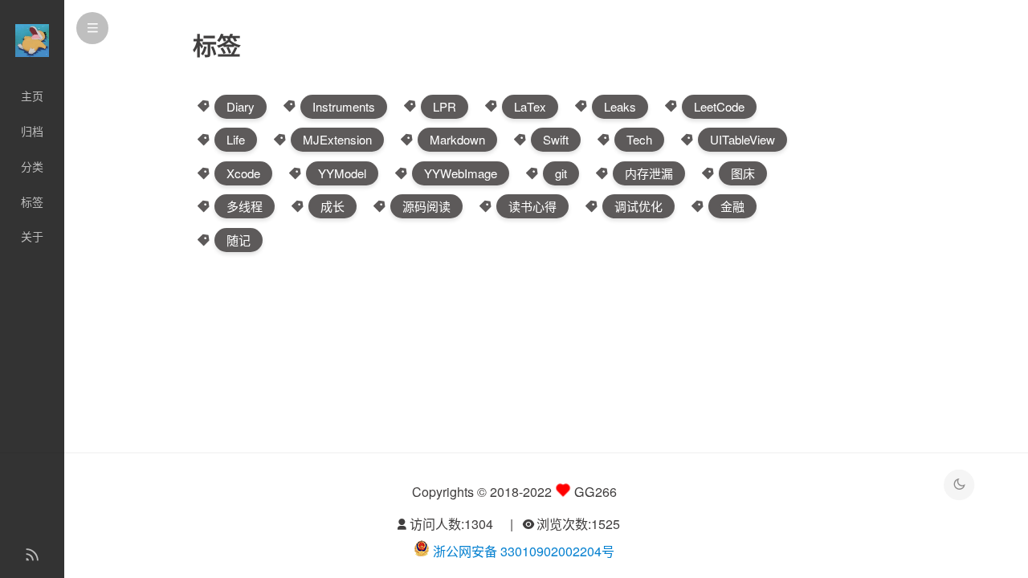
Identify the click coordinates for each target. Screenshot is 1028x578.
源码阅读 (426, 205)
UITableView (742, 139)
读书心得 (532, 205)
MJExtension (337, 139)
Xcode (243, 173)
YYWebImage (460, 173)
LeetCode (719, 106)
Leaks (620, 106)
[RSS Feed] (32, 555)
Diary (240, 106)
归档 (32, 131)
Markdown (457, 139)
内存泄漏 (649, 173)
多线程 (244, 205)
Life (235, 139)
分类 (32, 166)
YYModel (342, 173)
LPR (444, 106)
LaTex (530, 106)
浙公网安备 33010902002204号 (523, 551)
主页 (32, 96)
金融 (732, 205)
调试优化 (638, 205)
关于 (32, 236)
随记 (238, 239)
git (561, 173)
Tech (639, 139)
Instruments (343, 106)
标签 (32, 201)
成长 (332, 205)
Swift (556, 139)
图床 (743, 173)
